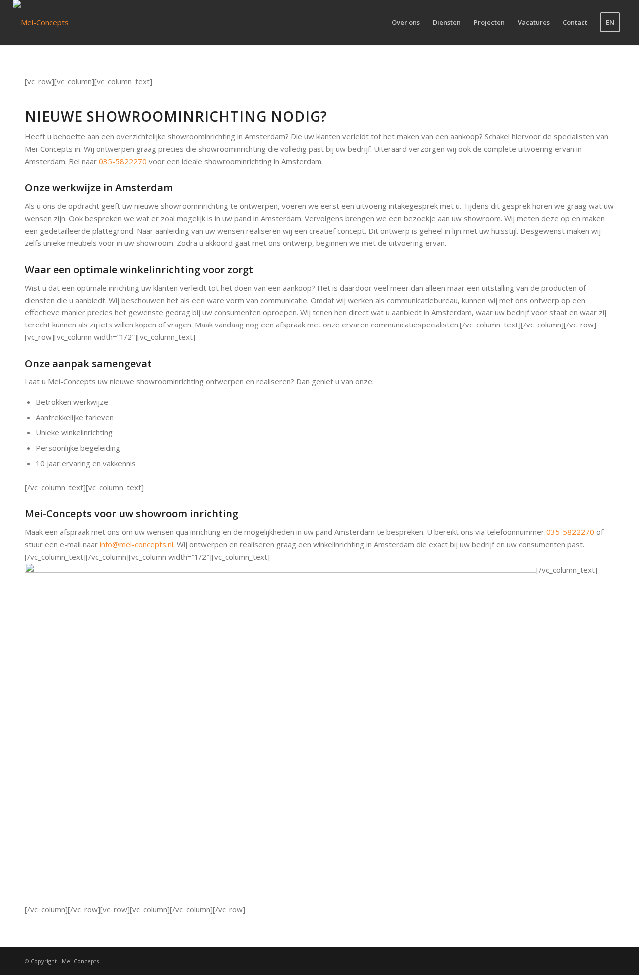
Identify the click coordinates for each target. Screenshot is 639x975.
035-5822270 (123, 161)
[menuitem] (405, 22)
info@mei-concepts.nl (136, 544)
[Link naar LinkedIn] (606, 960)
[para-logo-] (41, 22)
